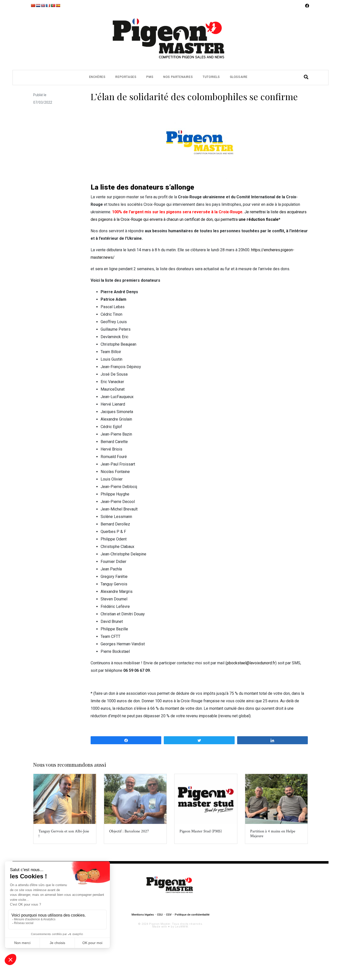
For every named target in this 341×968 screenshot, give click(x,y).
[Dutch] (38, 5)
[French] (48, 5)
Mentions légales (143, 914)
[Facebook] (307, 5)
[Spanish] (58, 5)
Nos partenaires (178, 77)
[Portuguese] (53, 5)
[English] (43, 5)
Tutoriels (211, 77)
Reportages (125, 77)
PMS (149, 77)
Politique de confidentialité (192, 914)
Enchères (97, 77)
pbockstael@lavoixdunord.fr (251, 663)
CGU (160, 914)
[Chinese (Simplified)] (33, 5)
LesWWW (181, 926)
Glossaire (239, 77)
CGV (168, 914)
